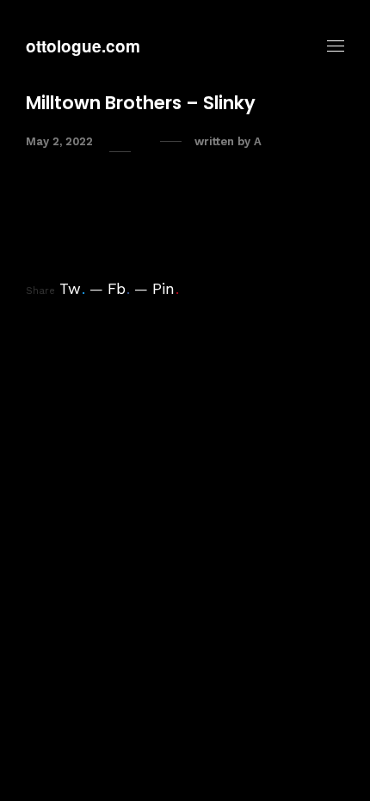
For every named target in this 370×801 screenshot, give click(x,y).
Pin (165, 288)
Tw (72, 288)
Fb (119, 288)
